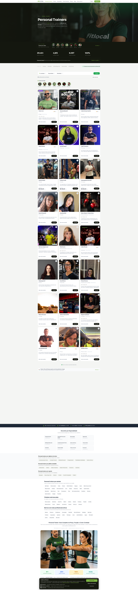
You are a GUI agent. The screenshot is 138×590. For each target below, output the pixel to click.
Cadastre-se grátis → (95, 60)
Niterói (65, 501)
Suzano (70, 504)
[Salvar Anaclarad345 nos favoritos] (77, 193)
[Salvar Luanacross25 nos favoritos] (77, 160)
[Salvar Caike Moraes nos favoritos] (56, 126)
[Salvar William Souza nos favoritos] (99, 328)
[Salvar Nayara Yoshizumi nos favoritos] (99, 295)
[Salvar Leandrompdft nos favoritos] (56, 160)
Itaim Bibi (70, 512)
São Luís (74, 504)
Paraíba (53, 488)
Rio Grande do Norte (76, 491)
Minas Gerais (47, 488)
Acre (66, 488)
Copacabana (52, 514)
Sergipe (53, 493)
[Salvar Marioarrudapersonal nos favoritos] (56, 227)
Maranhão (47, 491)
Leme (73, 514)
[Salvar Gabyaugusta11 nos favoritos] (56, 261)
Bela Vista (89, 512)
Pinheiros (51, 512)
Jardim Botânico (80, 514)
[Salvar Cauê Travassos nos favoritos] (99, 126)
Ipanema (58, 514)
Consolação (64, 512)
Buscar (97, 73)
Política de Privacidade (75, 582)
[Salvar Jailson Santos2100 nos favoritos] (77, 295)
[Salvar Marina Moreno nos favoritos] (99, 261)
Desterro (58, 504)
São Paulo (47, 485)
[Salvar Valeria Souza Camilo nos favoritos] (99, 91)
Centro (46, 517)
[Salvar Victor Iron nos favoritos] (56, 91)
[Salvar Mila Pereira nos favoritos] (77, 227)
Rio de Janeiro (53, 485)
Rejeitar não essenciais (92, 583)
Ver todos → (97, 45)
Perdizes (46, 514)
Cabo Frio (60, 501)
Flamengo (68, 514)
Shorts (54, 1)
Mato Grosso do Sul (87, 485)
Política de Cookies (65, 582)
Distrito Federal (69, 485)
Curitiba (89, 501)
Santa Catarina (47, 493)
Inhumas (80, 504)
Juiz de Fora (64, 504)
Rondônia (83, 491)
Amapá (70, 488)
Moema (46, 512)
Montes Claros (47, 504)
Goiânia (69, 501)
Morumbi (57, 517)
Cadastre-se (97, 1)
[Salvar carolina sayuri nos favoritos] (77, 126)
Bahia (81, 488)
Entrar (92, 1)
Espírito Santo (86, 488)
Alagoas (76, 485)
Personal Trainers (48, 1)
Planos (71, 1)
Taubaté (84, 501)
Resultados (59, 1)
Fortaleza (79, 501)
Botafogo (84, 512)
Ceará (81, 485)
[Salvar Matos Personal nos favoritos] (56, 295)
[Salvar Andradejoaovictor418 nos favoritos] (99, 160)
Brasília (74, 501)
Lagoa (86, 514)
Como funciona (66, 1)
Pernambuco (63, 491)
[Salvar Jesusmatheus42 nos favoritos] (77, 91)
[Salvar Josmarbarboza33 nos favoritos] (56, 328)
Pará (58, 491)
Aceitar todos (91, 580)
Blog (75, 1)
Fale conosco (79, 1)
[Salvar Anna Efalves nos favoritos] (77, 261)
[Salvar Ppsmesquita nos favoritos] (77, 328)
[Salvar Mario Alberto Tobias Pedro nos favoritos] (99, 193)
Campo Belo (52, 517)
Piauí (69, 491)
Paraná (63, 485)
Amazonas (76, 488)
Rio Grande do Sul (60, 488)
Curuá (53, 504)
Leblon (63, 514)
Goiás (59, 485)
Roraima (88, 491)
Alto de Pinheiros (77, 512)
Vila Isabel (91, 514)
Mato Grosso (53, 491)
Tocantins (59, 493)
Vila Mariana (57, 512)
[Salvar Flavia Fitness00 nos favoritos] (56, 193)
